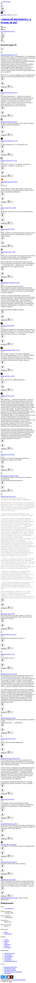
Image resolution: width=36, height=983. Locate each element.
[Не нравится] (2, 83)
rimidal (3, 879)
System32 (3, 824)
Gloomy (3, 121)
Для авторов (8, 955)
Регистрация (8, 934)
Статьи (6, 939)
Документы (7, 958)
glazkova (3, 15)
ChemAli (3, 54)
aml (2, 229)
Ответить (3, 87)
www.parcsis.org (9, 908)
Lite (2, 454)
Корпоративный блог (10, 967)
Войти (6, 932)
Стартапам (7, 973)
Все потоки (6, 1)
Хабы (6, 943)
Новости (6, 941)
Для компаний (8, 956)
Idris (2, 614)
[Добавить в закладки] (8, 86)
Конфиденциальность (10, 961)
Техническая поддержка (18, 979)
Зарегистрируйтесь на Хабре (9, 898)
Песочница (7, 947)
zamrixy (3, 862)
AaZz (2, 718)
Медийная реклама (9, 968)
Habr (10, 981)
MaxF (2, 252)
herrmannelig (4, 282)
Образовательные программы (13, 971)
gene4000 (3, 182)
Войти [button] (3, 11)
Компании (7, 944)
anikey (2, 208)
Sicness (3, 844)
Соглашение (8, 959)
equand (3, 634)
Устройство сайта (9, 953)
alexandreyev (4, 758)
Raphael (3, 674)
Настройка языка (5, 979)
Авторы (6, 946)
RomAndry (4, 476)
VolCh (2, 496)
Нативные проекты (10, 970)
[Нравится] (2, 78)
